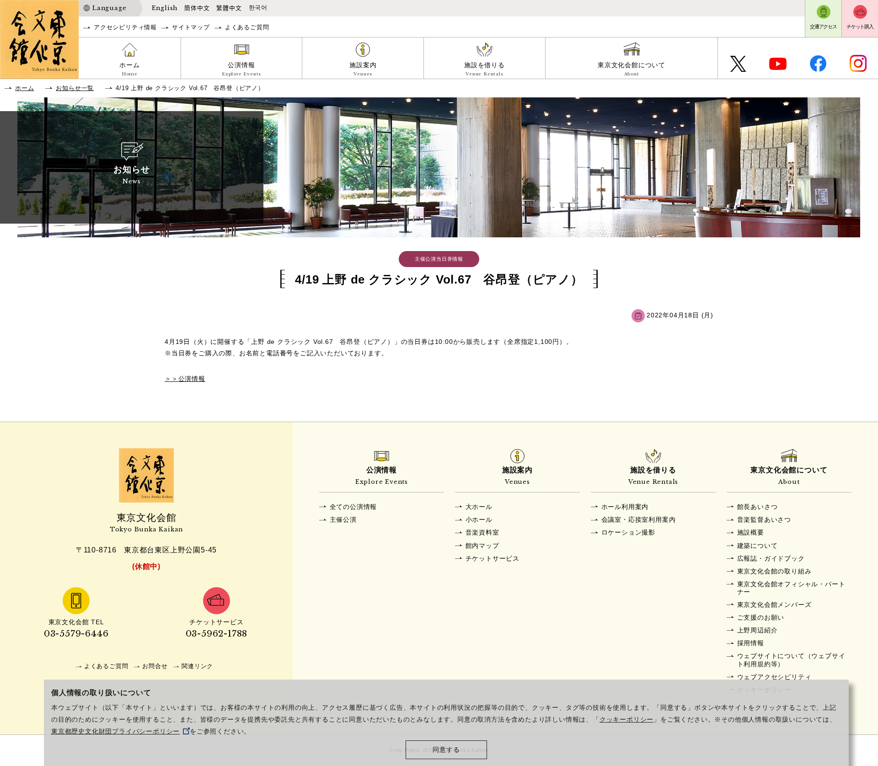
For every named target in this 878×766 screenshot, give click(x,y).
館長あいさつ (757, 506)
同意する (446, 749)
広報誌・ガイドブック (771, 558)
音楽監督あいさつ (764, 519)
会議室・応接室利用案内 (638, 519)
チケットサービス (492, 558)
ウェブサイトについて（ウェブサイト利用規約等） (791, 659)
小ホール (479, 519)
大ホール (479, 506)
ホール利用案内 (625, 506)
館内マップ (482, 545)
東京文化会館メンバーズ (774, 604)
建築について (757, 545)
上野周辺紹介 (757, 630)
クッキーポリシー (626, 719)
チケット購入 (859, 26)
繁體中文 (228, 8)
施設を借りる (484, 69)
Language (109, 8)
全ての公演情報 (353, 506)
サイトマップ (191, 27)
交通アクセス (823, 26)
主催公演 (343, 519)
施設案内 (362, 69)
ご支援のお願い (761, 617)
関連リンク (197, 666)
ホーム (129, 69)
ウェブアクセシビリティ (774, 676)
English (165, 8)
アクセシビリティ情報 (125, 27)
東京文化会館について (631, 69)
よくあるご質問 (247, 27)
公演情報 (241, 69)
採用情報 (750, 643)
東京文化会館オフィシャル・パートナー (791, 587)
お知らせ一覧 (75, 88)
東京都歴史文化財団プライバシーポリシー (115, 731)
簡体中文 (196, 8)
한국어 (258, 8)
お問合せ (154, 666)
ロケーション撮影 (628, 532)
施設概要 (750, 532)
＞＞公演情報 (185, 378)
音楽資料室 (482, 532)
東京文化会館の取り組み (774, 571)
